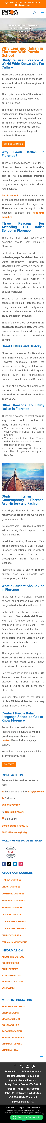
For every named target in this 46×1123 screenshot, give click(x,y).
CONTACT (9, 764)
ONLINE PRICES (10, 969)
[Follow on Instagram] (21, 864)
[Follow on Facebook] (4, 864)
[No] (43, 1114)
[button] (26, 1117)
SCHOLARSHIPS (10, 1025)
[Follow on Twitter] (9, 864)
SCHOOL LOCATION (13, 144)
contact (6, 740)
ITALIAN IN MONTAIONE (14, 942)
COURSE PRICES (10, 963)
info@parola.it (35, 791)
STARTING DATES (11, 975)
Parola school (10, 195)
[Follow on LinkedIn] (15, 864)
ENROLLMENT (9, 987)
